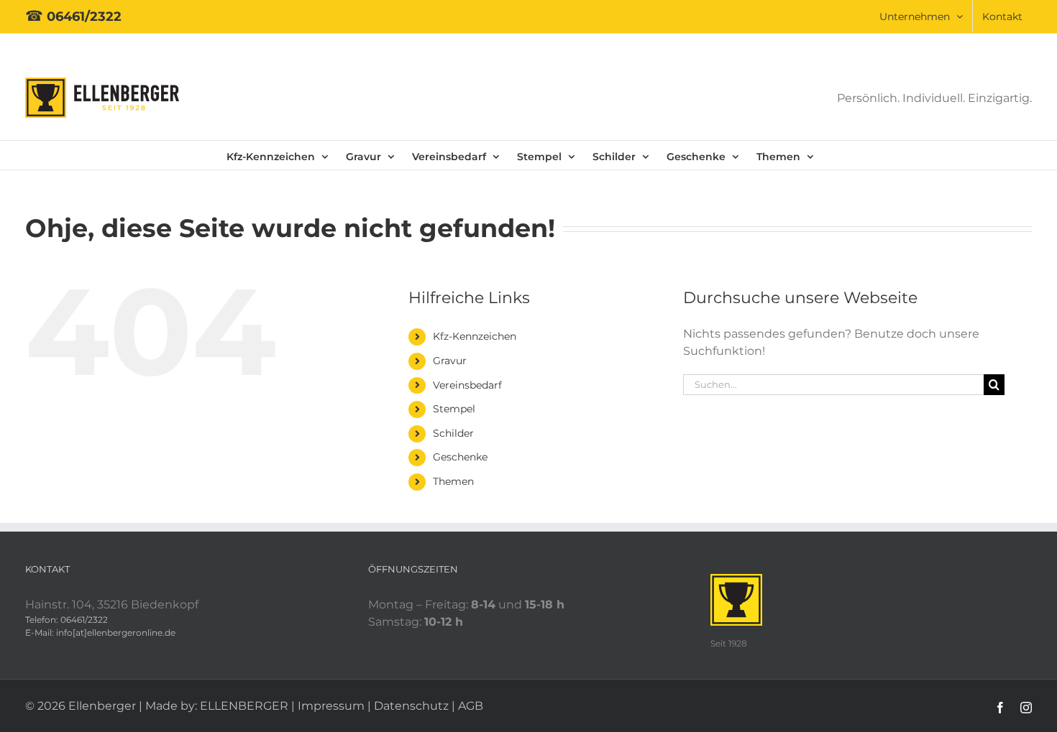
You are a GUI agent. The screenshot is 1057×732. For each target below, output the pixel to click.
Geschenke (460, 456)
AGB (470, 706)
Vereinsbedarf (467, 385)
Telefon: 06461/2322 (66, 619)
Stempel (454, 408)
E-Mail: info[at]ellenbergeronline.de (100, 632)
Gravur (450, 360)
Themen (453, 481)
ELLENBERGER (244, 706)
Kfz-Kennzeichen (474, 336)
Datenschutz (411, 706)
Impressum (331, 706)
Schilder (453, 433)
